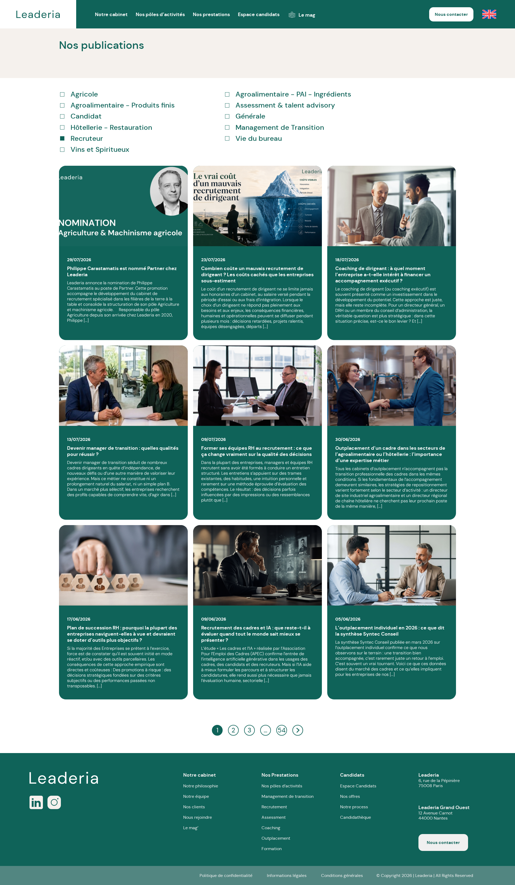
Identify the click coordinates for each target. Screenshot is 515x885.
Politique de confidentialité (226, 875)
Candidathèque (355, 817)
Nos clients (194, 806)
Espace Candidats (358, 785)
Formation (272, 848)
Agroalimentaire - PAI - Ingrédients (293, 94)
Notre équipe (196, 796)
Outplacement (276, 838)
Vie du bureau (259, 138)
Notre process (354, 806)
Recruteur (87, 138)
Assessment (274, 817)
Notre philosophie (200, 785)
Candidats (352, 775)
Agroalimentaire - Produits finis (123, 105)
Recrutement (274, 806)
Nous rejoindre (197, 817)
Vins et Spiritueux (100, 149)
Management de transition (288, 796)
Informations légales (287, 875)
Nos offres (350, 796)
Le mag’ (190, 827)
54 (282, 730)
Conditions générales (342, 875)
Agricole (84, 94)
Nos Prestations (280, 775)
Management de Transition (280, 127)
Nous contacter (451, 14)
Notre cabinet (199, 775)
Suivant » (298, 730)
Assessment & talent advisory (285, 105)
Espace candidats (258, 14)
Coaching (271, 827)
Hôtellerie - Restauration (111, 127)
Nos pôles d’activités (160, 14)
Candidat (86, 116)
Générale (250, 116)
